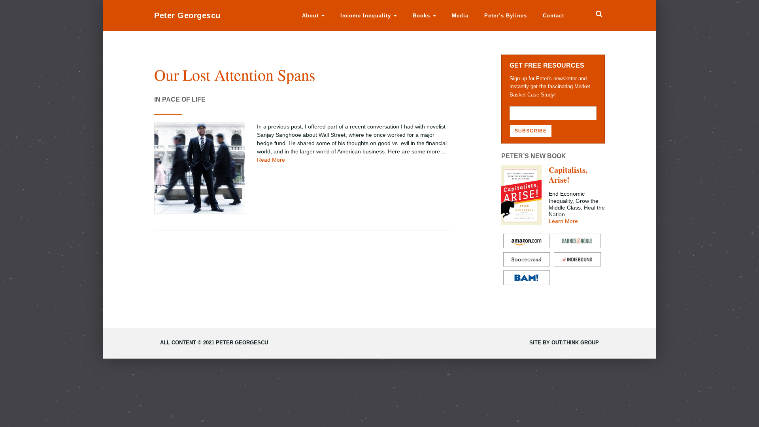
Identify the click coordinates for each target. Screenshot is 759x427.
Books (422, 16)
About (311, 16)
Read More (271, 160)
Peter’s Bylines (505, 16)
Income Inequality (366, 16)
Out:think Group (575, 343)
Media (460, 16)
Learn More (563, 221)
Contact (553, 16)
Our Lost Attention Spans (234, 74)
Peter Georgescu (187, 15)
